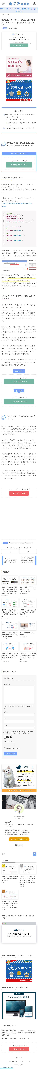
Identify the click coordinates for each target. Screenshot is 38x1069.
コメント (7, 684)
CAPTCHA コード (8, 741)
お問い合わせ (15, 1061)
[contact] (22, 845)
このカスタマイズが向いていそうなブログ (19, 128)
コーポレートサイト (15, 543)
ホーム (8, 1061)
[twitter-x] (16, 845)
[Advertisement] (19, 518)
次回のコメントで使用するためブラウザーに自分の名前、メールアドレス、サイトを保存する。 (19, 732)
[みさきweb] (19, 3)
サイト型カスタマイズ (27, 543)
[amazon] (19, 845)
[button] (10, 551)
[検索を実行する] (34, 854)
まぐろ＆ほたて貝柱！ (6, 1068)
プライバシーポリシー (25, 1061)
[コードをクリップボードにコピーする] (34, 214)
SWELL (5, 28)
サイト (5, 725)
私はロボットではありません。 (13, 748)
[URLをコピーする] (27, 551)
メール (6, 718)
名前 (6, 712)
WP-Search (5, 1038)
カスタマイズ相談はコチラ (19, 839)
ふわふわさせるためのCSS (17, 119)
